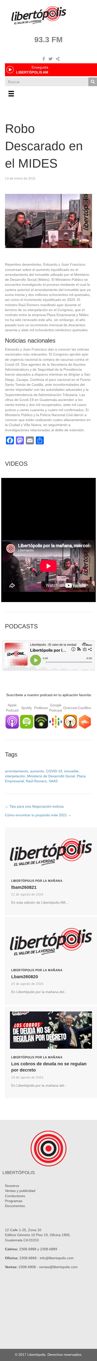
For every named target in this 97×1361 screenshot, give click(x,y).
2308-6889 (48, 1249)
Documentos (15, 1206)
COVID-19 (54, 771)
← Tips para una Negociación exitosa (34, 806)
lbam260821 (24, 887)
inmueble (71, 771)
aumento (37, 771)
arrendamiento (16, 771)
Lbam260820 (24, 976)
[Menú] (11, 93)
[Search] (92, 81)
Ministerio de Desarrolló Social (51, 776)
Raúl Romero (36, 781)
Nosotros (12, 1186)
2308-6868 (28, 1258)
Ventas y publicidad (20, 1191)
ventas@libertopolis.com (58, 1267)
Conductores (15, 1196)
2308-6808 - (29, 1267)
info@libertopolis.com (57, 1258)
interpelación (15, 776)
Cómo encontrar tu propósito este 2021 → (38, 815)
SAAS (53, 781)
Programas (13, 1201)
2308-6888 (27, 1249)
